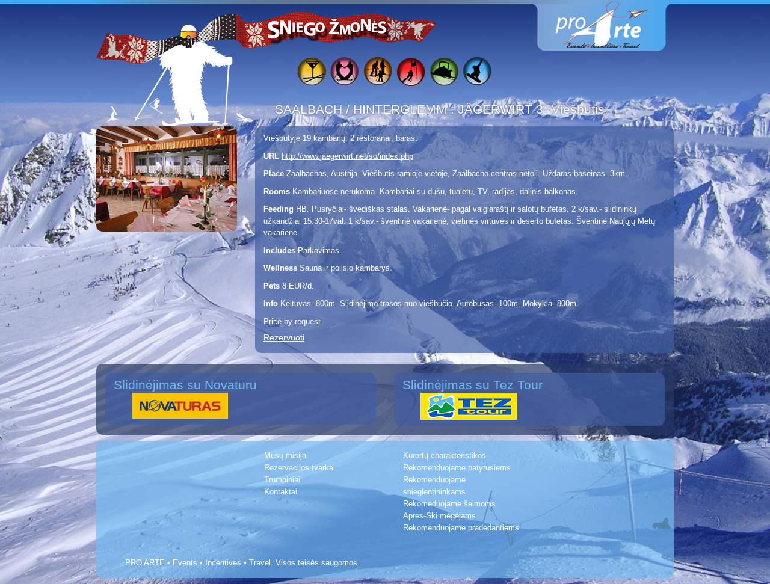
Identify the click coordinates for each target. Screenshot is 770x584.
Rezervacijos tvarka (298, 467)
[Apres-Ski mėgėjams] (311, 73)
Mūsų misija (285, 455)
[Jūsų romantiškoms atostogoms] (344, 73)
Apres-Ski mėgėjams (439, 515)
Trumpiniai (282, 479)
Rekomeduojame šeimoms (449, 503)
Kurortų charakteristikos (444, 455)
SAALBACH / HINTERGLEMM (363, 109)
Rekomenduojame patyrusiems (457, 467)
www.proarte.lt (611, 25)
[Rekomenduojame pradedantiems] (444, 73)
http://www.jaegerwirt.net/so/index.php (347, 156)
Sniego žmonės (328, 27)
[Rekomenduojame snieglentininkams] (477, 73)
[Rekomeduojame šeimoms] (377, 73)
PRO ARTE (145, 562)
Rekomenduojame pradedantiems (461, 527)
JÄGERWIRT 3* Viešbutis (531, 109)
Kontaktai (280, 491)
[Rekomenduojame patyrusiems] (410, 73)
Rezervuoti (283, 337)
